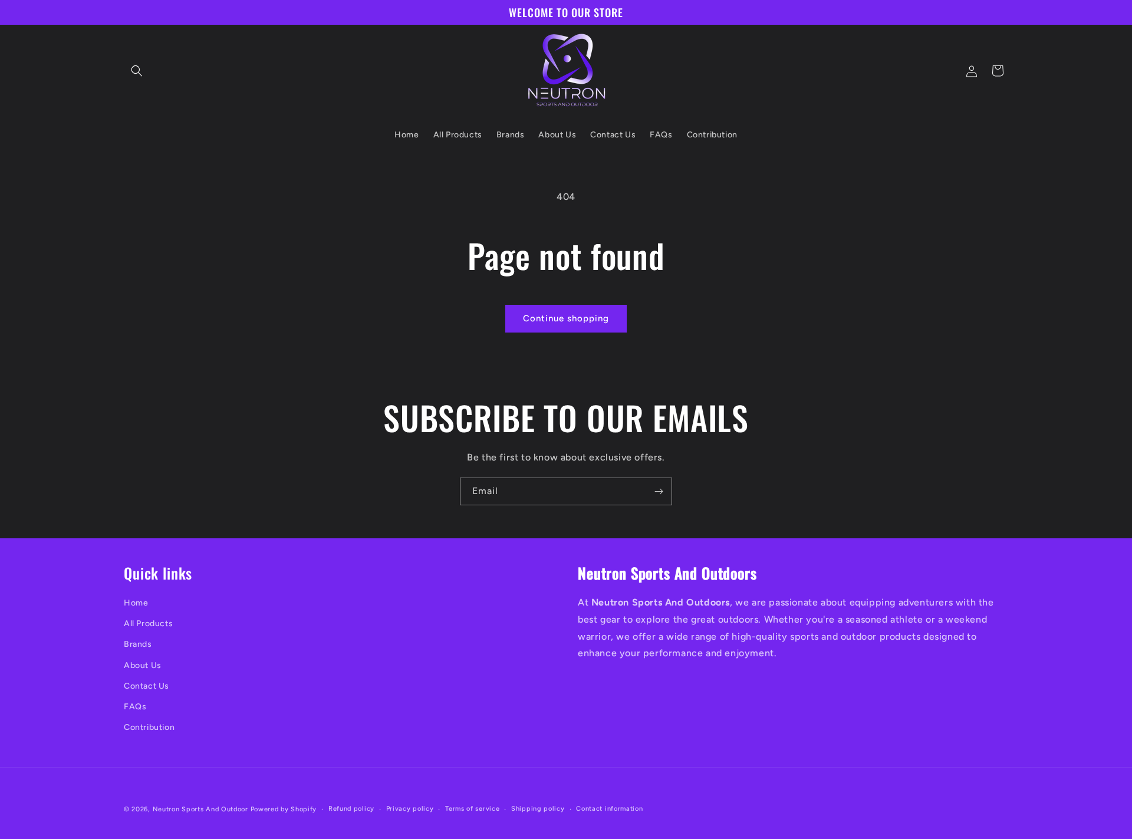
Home (136, 603)
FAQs (135, 707)
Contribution (149, 727)
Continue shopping (566, 318)
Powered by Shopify (284, 809)
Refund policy (351, 808)
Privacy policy (410, 808)
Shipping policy (538, 808)
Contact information (609, 808)
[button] (137, 71)
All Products (148, 623)
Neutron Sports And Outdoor (200, 809)
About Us (143, 665)
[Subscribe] (659, 491)
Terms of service (472, 808)
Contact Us (146, 686)
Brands (138, 644)
